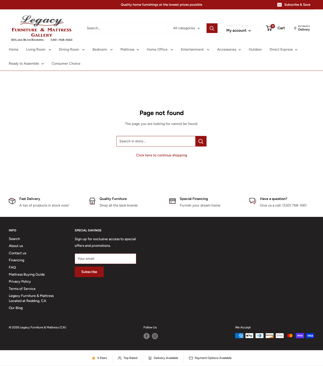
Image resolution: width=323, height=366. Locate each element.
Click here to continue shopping (161, 155)
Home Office (157, 49)
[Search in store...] (201, 141)
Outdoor (255, 49)
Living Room (36, 49)
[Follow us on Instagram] (155, 336)
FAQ (12, 267)
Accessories (226, 49)
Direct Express (281, 49)
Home (13, 49)
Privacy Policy (20, 281)
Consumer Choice (66, 63)
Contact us (17, 253)
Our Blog (16, 308)
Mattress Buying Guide (27, 274)
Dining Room (69, 49)
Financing (16, 260)
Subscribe (89, 272)
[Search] (212, 28)
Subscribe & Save (297, 5)
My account (236, 30)
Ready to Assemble (24, 63)
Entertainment (193, 49)
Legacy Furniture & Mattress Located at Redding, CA (31, 298)
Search (14, 239)
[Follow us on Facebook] (146, 336)
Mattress (127, 49)
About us (16, 246)
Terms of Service (22, 289)
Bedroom (100, 49)
